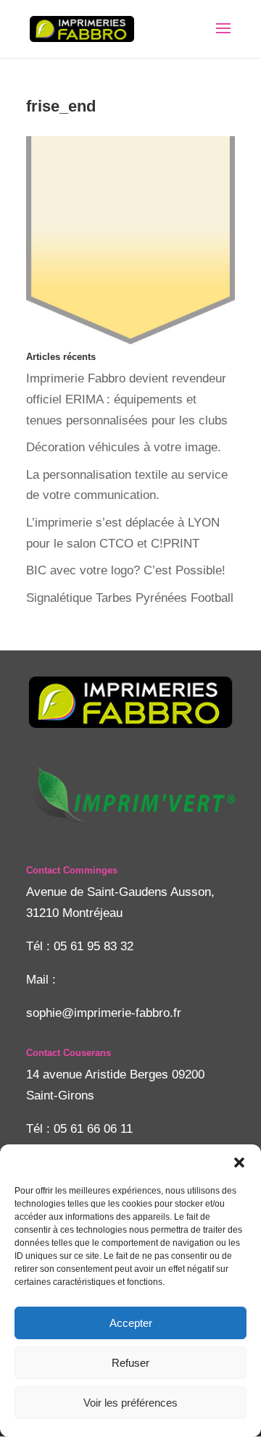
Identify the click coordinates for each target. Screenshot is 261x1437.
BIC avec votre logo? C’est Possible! (125, 570)
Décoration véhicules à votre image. (123, 447)
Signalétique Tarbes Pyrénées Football (129, 598)
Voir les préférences (130, 1402)
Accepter (130, 1323)
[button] (239, 1162)
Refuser (130, 1363)
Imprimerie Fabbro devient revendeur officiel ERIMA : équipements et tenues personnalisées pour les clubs (127, 399)
